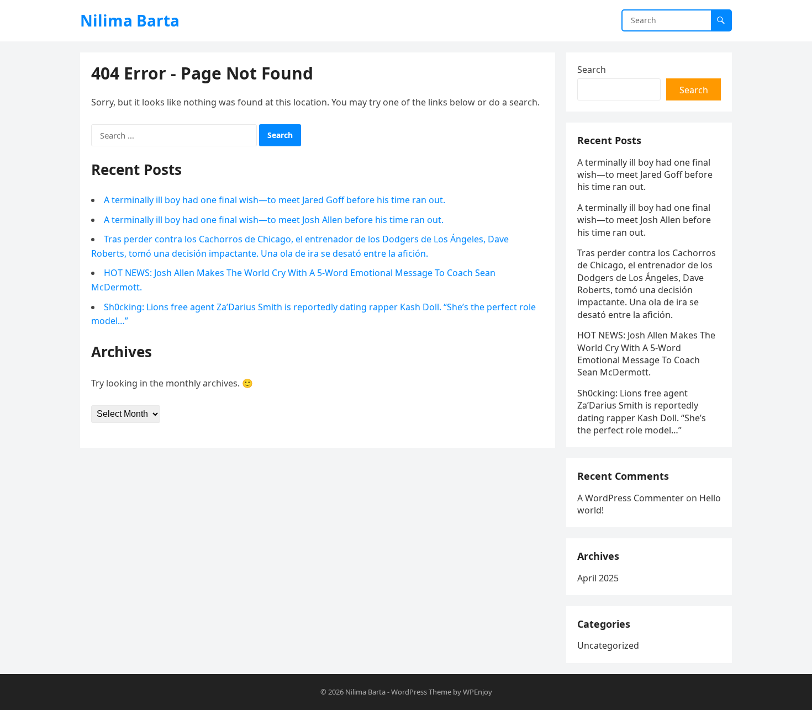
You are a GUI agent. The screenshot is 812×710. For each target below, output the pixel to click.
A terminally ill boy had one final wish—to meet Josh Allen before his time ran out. (274, 220)
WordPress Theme (421, 692)
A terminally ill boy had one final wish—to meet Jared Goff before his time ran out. (274, 200)
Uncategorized (608, 645)
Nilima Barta (130, 20)
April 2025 (598, 578)
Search (591, 69)
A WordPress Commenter (630, 498)
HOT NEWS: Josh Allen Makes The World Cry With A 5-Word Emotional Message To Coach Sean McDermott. (646, 353)
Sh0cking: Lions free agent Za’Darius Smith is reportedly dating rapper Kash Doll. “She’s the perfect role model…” (641, 411)
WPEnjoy (477, 692)
